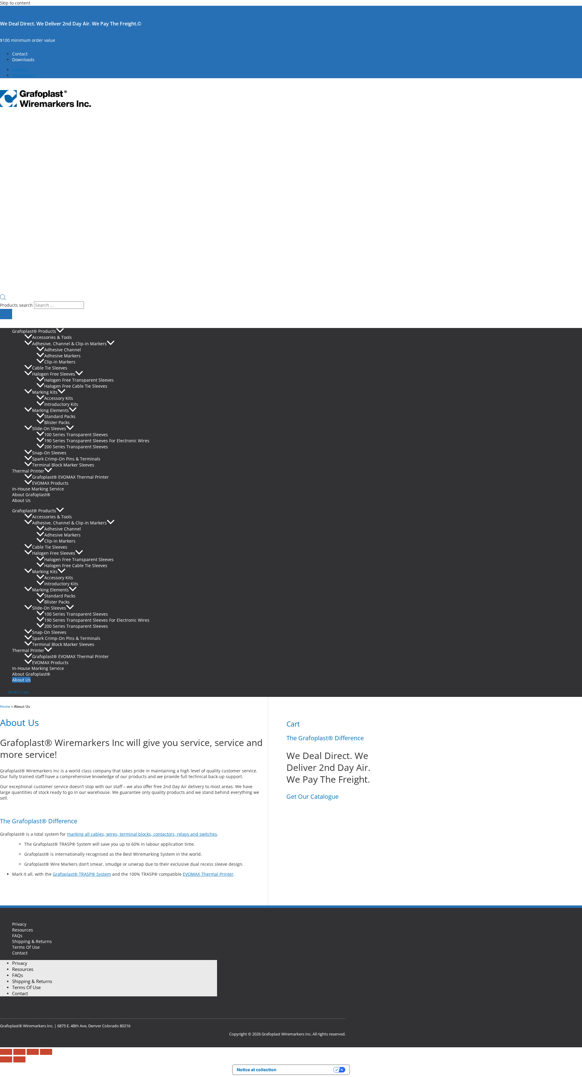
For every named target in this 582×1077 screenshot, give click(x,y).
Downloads (23, 59)
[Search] (6, 314)
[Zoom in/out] (6, 1052)
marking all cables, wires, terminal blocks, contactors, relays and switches (142, 834)
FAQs (17, 935)
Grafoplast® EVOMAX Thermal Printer (70, 477)
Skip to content (15, 3)
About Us (21, 500)
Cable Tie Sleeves (49, 368)
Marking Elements (50, 410)
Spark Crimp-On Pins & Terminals (66, 459)
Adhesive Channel (62, 350)
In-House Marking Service (38, 489)
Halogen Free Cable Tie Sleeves (75, 386)
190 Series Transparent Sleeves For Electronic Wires (96, 440)
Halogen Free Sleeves (53, 374)
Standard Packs (59, 416)
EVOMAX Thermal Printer (208, 874)
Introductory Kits (61, 404)
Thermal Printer (28, 471)
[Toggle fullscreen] (19, 1052)
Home (5, 706)
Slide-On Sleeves (49, 428)
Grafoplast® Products (34, 331)
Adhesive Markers (62, 356)
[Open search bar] (3, 298)
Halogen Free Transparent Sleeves (79, 380)
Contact (20, 54)
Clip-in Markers (59, 362)
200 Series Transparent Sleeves (76, 447)
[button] (60, 331)
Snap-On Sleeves (49, 453)
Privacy (19, 924)
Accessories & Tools (52, 337)
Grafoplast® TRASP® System (82, 874)
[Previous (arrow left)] (6, 1059)
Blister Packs (57, 422)
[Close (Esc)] (46, 1052)
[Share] (33, 1052)
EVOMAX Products (50, 483)
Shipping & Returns (32, 941)
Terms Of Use (26, 947)
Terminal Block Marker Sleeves (63, 465)
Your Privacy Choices (307, 1069)
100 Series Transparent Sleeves (76, 434)
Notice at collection (256, 1069)
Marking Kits (45, 392)
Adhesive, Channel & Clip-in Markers (69, 343)
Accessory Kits (58, 398)
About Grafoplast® (31, 494)
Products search (17, 305)
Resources (22, 930)
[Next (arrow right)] (19, 1059)
